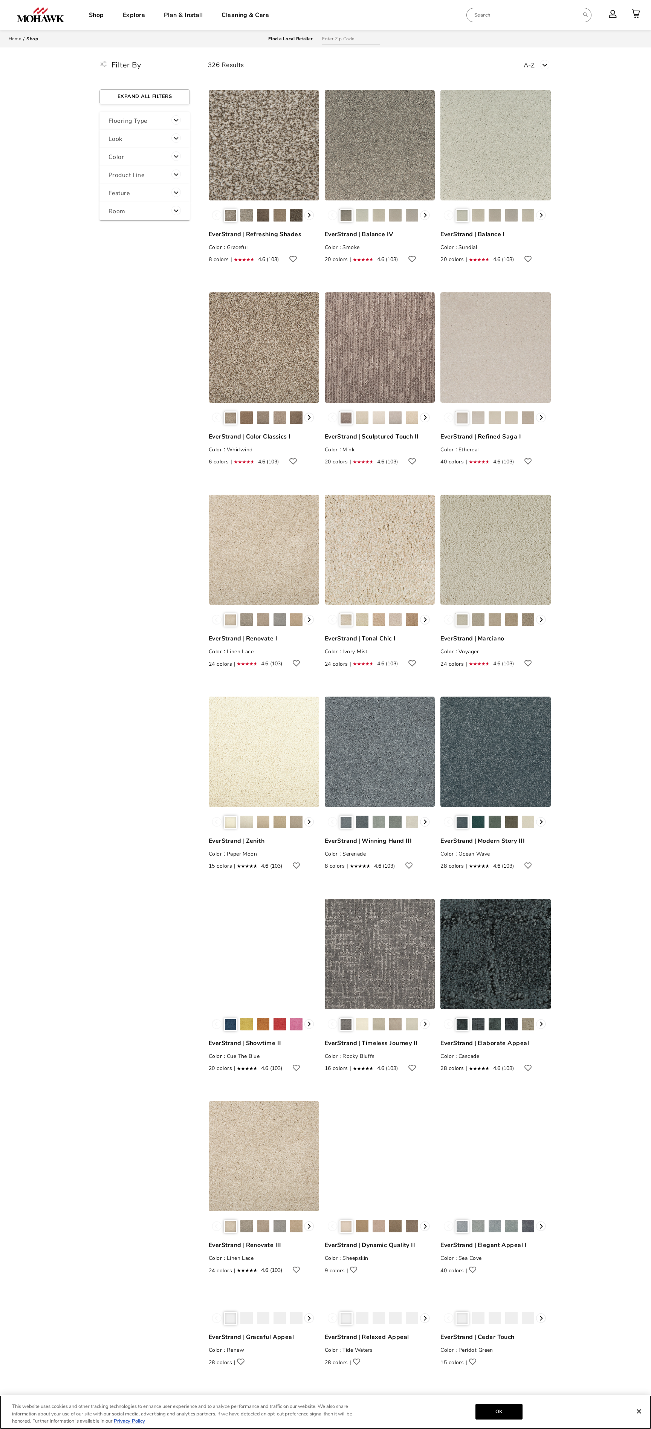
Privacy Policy (129, 1421)
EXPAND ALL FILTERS (145, 96)
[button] (144, 121)
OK (498, 1411)
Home (15, 39)
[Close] (639, 1411)
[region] (325, 1412)
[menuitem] (528, 15)
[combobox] (528, 15)
